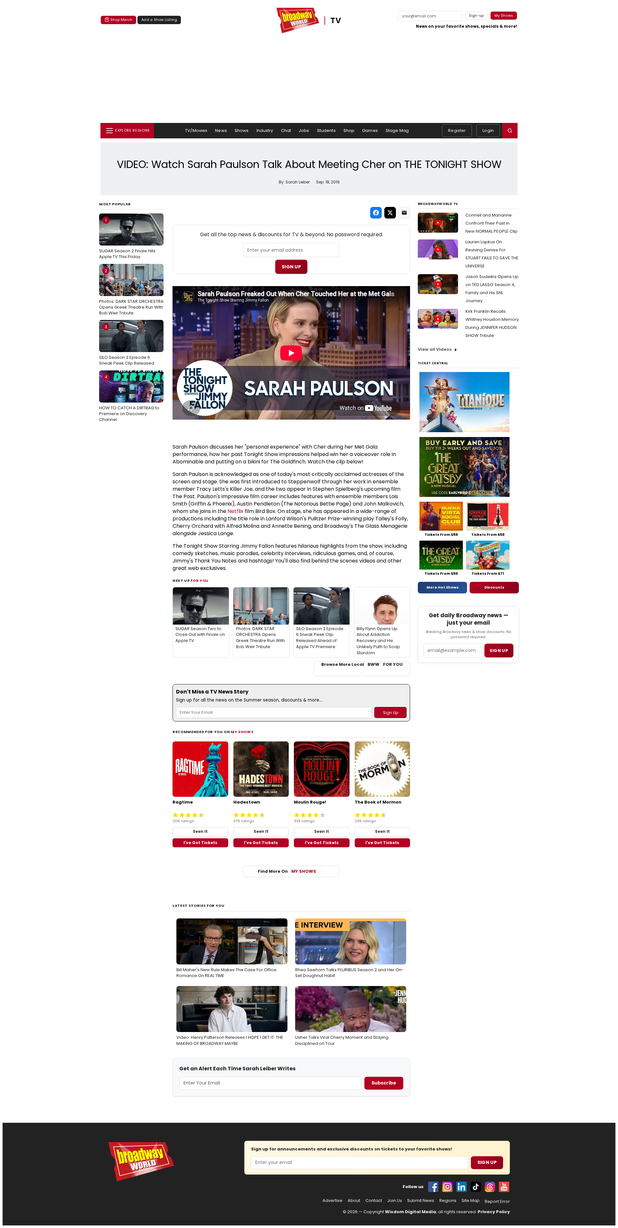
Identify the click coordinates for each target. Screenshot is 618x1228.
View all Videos (435, 349)
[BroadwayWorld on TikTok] (476, 1187)
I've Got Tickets (200, 842)
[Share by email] (404, 213)
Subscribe (383, 1083)
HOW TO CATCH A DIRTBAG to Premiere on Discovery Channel (129, 398)
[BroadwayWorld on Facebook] (433, 1187)
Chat (286, 130)
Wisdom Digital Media (410, 1212)
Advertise (332, 1201)
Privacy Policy (494, 1212)
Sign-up (476, 15)
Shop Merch (121, 19)
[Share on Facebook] (376, 213)
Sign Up (291, 267)
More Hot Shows (442, 587)
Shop (349, 130)
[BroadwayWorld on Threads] (490, 1187)
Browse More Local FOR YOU (362, 664)
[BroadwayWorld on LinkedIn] (461, 1187)
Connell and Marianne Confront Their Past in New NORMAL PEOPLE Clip (491, 223)
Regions (447, 1201)
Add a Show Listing (159, 19)
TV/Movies (196, 130)
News (221, 130)
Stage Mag (397, 130)
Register (457, 130)
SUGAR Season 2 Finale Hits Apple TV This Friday (127, 238)
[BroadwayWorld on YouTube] (504, 1187)
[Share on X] (390, 213)
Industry (265, 130)
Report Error (497, 1202)
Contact (373, 1201)
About (354, 1201)
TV (336, 20)
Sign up (499, 650)
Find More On (287, 871)
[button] (510, 130)
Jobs (304, 130)
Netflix (235, 511)
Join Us (394, 1201)
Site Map (471, 1201)
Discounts (494, 587)
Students (326, 130)
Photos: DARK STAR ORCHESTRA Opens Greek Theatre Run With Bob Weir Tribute (131, 292)
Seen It (200, 831)
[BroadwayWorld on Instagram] (447, 1187)
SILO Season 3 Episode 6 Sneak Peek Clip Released (126, 345)
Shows (242, 130)
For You (200, 580)
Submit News (420, 1201)
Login (488, 130)
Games (370, 130)
